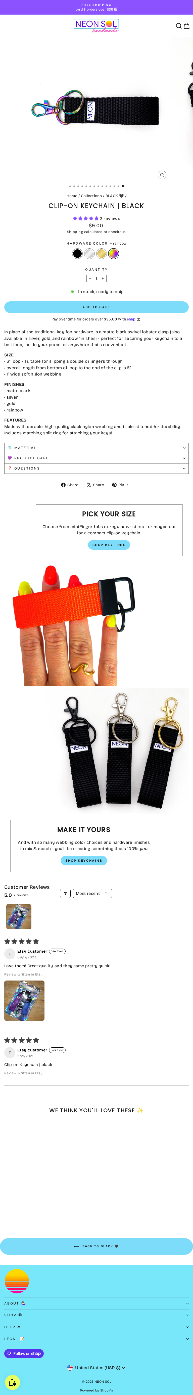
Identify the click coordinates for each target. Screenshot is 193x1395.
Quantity (96, 269)
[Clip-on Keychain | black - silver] (13, 1208)
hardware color (96, 243)
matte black (77, 254)
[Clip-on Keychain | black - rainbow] (24, 1208)
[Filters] (65, 893)
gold (101, 254)
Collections (91, 196)
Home (72, 196)
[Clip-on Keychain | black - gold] (19, 1208)
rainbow (114, 254)
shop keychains (83, 861)
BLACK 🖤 (115, 196)
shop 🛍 (13, 1315)
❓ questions (24, 468)
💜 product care (28, 458)
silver (89, 254)
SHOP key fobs (109, 545)
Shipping (75, 232)
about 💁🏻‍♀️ (15, 1303)
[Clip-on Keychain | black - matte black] (7, 1208)
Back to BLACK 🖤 (100, 1246)
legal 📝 (14, 1339)
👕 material (22, 448)
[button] (86, 218)
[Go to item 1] (18, 916)
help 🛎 (12, 1327)
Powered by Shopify (96, 1390)
